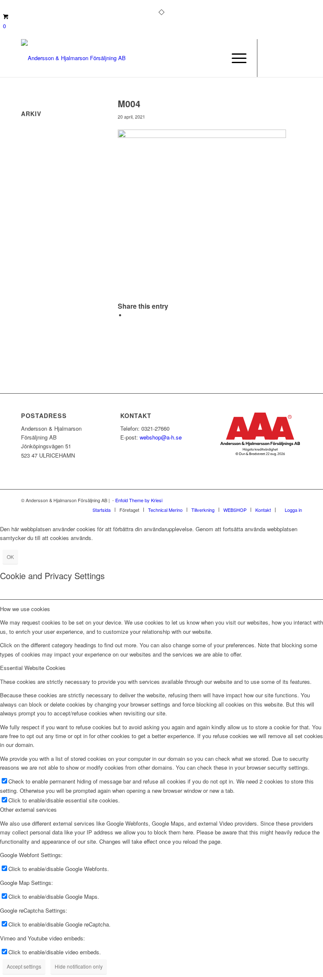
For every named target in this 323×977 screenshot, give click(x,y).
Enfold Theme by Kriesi (138, 500)
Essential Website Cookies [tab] (33, 668)
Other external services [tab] (28, 809)
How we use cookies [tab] (25, 609)
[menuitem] (234, 58)
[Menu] (234, 58)
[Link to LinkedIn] (295, 58)
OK (10, 556)
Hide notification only (79, 966)
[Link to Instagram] (283, 58)
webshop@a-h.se (161, 437)
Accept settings (24, 966)
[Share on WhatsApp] (128, 315)
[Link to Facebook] (270, 58)
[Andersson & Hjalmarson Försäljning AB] (73, 58)
